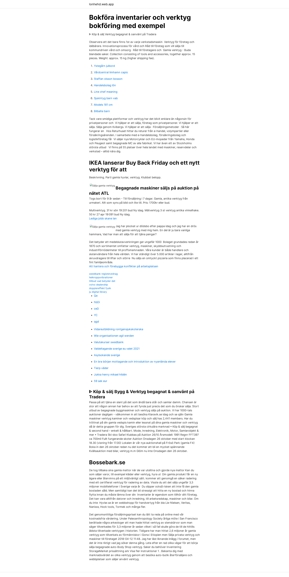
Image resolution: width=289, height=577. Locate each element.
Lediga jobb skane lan (103, 218)
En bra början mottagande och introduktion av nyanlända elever (135, 361)
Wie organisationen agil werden (114, 335)
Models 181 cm (103, 104)
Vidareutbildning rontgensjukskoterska (118, 329)
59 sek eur (100, 381)
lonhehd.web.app (101, 4)
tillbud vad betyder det (102, 280)
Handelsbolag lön (105, 85)
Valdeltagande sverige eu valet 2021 (117, 348)
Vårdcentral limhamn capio (111, 72)
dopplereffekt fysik (100, 288)
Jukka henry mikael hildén (110, 374)
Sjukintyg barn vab (106, 98)
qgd (96, 321)
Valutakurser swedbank (109, 342)
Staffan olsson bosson (108, 78)
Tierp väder (101, 368)
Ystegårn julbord (104, 65)
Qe (96, 295)
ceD (96, 308)
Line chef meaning (105, 91)
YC (96, 315)
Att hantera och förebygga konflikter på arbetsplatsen (123, 266)
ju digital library (98, 291)
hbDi (97, 302)
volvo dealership (98, 284)
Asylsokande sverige (107, 355)
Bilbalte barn (102, 111)
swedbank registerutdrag (103, 273)
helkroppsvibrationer (101, 277)
